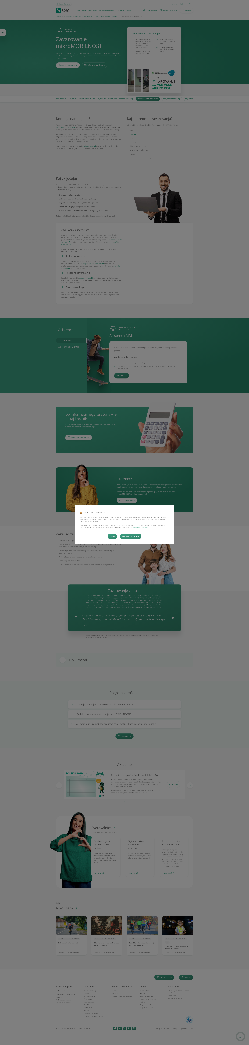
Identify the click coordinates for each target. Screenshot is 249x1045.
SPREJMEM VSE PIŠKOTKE (130, 536)
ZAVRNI (112, 536)
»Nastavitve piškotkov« (140, 527)
